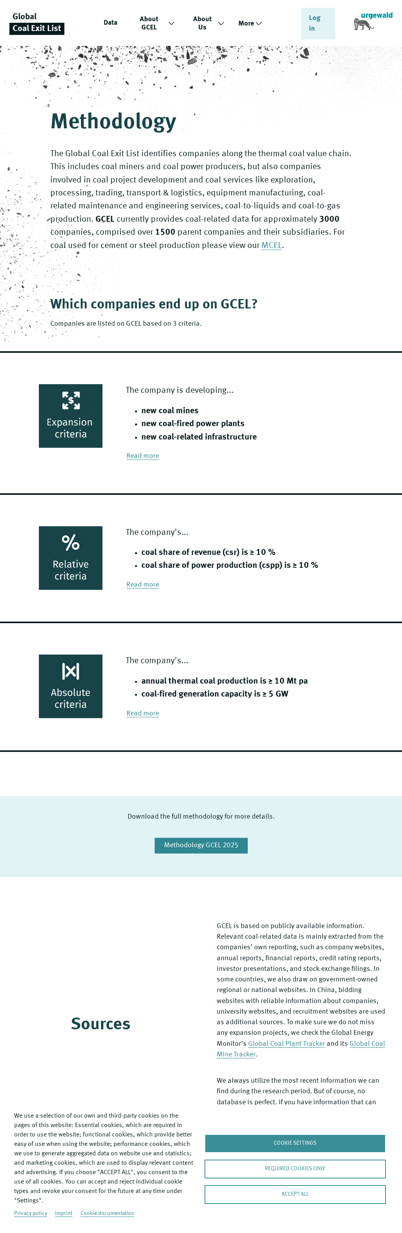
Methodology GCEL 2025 (201, 845)
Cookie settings (295, 1143)
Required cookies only (295, 1168)
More (246, 23)
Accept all (295, 1194)
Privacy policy (30, 1213)
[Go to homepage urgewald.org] (373, 23)
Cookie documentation (107, 1213)
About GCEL (149, 23)
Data (110, 22)
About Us (202, 23)
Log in (314, 23)
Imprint (63, 1213)
